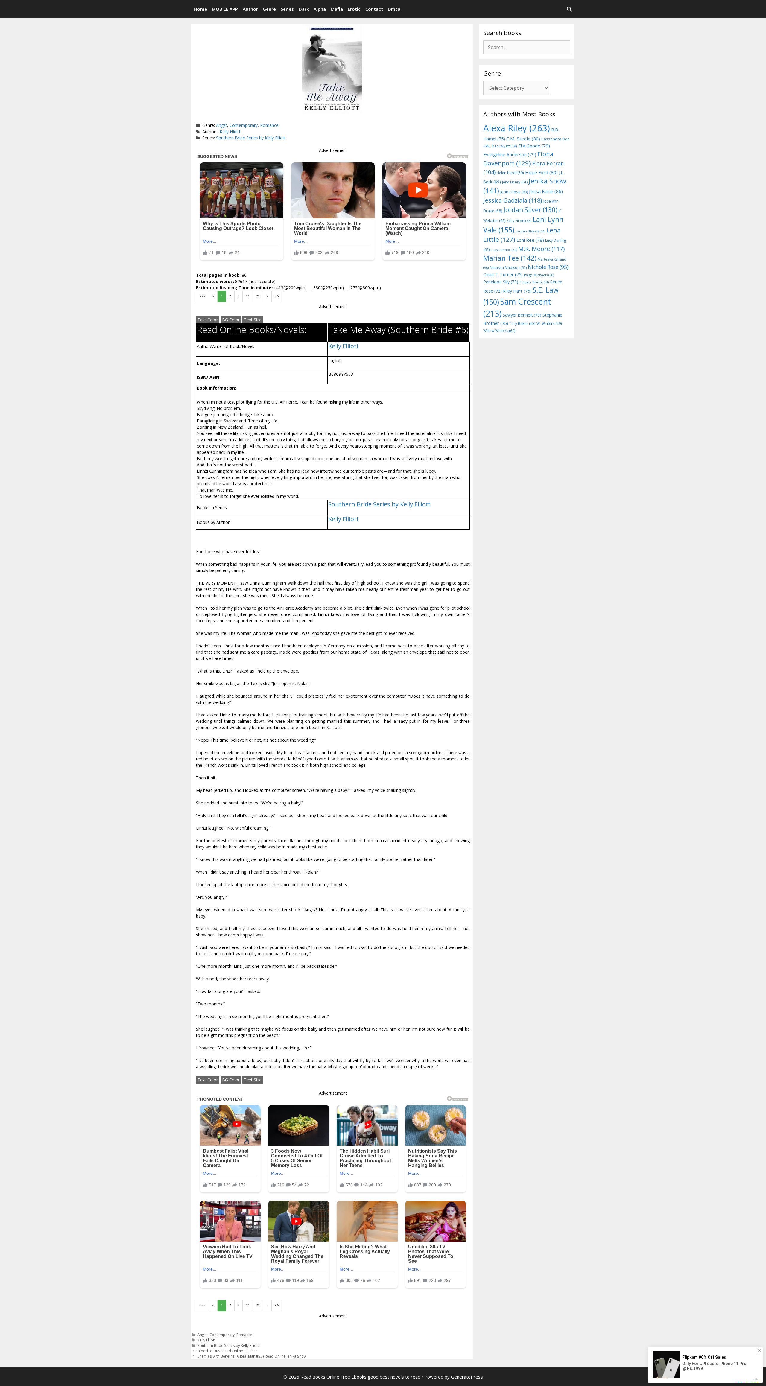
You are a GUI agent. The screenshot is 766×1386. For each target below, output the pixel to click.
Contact (374, 9)
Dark (304, 9)
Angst (221, 125)
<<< (202, 296)
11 (248, 296)
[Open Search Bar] (569, 9)
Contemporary (244, 125)
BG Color (231, 319)
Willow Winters (499, 330)
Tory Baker (522, 323)
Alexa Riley (516, 128)
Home (200, 9)
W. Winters (549, 323)
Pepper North (534, 282)
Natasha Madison (508, 267)
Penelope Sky (500, 281)
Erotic (354, 9)
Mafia (337, 9)
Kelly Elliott (230, 131)
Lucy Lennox (504, 250)
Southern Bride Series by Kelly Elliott (251, 138)
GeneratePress (467, 1377)
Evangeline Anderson (509, 154)
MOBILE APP (225, 9)
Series (287, 9)
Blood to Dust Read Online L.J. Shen (227, 1350)
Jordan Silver (530, 209)
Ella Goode (534, 146)
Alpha (320, 9)
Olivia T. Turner (503, 274)
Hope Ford (541, 172)
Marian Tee (509, 258)
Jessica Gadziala (512, 200)
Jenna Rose (514, 191)
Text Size (253, 319)
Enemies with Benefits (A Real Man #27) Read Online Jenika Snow (251, 1356)
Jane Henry (515, 182)
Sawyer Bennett (522, 315)
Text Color (207, 319)
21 (258, 296)
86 (277, 296)
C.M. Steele (523, 139)
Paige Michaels (539, 275)
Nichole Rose (548, 267)
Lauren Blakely (530, 231)
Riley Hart (517, 291)
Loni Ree (530, 240)
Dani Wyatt (504, 146)
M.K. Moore (541, 249)
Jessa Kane (546, 191)
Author (250, 9)
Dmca (394, 9)
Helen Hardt (510, 172)
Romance (269, 125)
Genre (269, 9)
